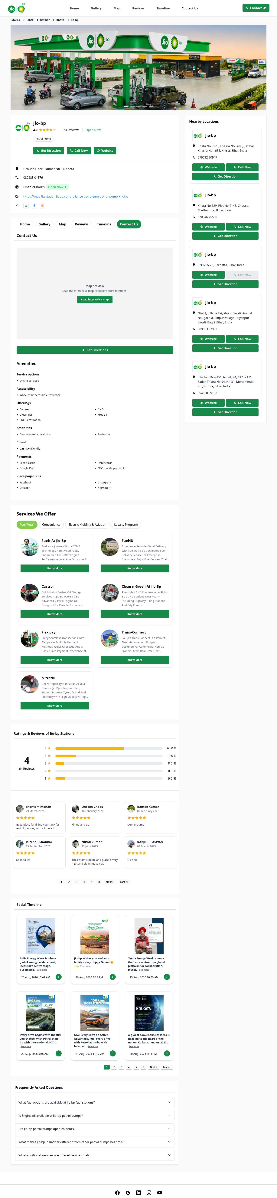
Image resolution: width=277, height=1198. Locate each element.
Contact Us (190, 8)
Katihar (45, 20)
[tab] (25, 224)
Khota (60, 20)
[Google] (128, 1192)
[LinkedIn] (138, 1192)
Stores (15, 20)
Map (117, 8)
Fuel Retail (27, 524)
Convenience (51, 524)
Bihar (30, 20)
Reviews (138, 8)
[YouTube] (159, 1192)
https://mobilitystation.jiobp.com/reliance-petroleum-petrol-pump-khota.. (76, 196)
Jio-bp (75, 20)
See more (42, 969)
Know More (54, 568)
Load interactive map (95, 299)
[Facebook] (117, 1192)
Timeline (163, 8)
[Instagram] (149, 1192)
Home (74, 8)
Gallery (96, 8)
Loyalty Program (126, 524)
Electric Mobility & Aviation (87, 524)
